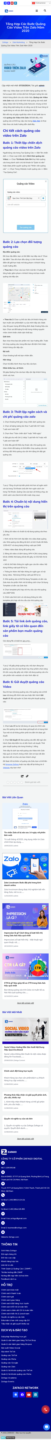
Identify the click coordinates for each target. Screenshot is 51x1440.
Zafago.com (14, 1237)
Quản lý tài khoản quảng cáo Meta (16, 1374)
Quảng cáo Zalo (8, 1366)
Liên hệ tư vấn (7, 1265)
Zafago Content (19, 1060)
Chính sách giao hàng (10, 1300)
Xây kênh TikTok (8, 1351)
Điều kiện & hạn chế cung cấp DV (15, 1320)
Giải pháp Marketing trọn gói (13, 1336)
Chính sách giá (7, 1297)
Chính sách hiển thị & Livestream (15, 1313)
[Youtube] (12, 3)
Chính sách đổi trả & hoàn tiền (14, 1307)
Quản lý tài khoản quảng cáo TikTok (16, 1370)
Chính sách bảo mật (10, 1290)
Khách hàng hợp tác (10, 1261)
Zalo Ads (36, 121)
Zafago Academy (9, 1378)
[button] (45, 10)
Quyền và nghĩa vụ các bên (13, 1317)
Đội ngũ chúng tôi (8, 1254)
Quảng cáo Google (9, 1363)
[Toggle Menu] (35, 10)
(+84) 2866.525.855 (17, 1209)
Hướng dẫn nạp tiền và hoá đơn (14, 1275)
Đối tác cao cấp (8, 1258)
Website (6, 767)
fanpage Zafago (12, 764)
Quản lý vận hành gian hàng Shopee (16, 1344)
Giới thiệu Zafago (9, 1250)
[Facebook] (8, 3)
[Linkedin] (15, 3)
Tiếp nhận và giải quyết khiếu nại (15, 1324)
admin (16, 846)
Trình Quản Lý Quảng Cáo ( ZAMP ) (16, 1269)
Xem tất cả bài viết (25, 1003)
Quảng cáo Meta (8, 1359)
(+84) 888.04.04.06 (17, 1200)
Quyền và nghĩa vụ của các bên (18, 1118)
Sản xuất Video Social (10, 1348)
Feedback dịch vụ (8, 1279)
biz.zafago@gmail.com (17, 1218)
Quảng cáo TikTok (9, 1355)
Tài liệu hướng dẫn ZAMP (12, 1272)
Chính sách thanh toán (11, 1293)
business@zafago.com (17, 1228)
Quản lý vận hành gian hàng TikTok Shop (18, 1340)
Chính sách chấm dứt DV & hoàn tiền (17, 1310)
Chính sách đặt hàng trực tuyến (18, 1071)
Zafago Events (7, 1381)
